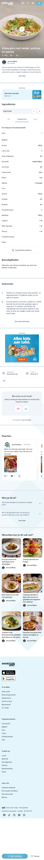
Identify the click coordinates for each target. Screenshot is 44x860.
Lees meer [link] (22, 76)
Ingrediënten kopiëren (23, 250)
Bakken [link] (4, 727)
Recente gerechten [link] (9, 695)
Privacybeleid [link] (23, 808)
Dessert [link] (4, 765)
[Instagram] (14, 815)
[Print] (32, 3)
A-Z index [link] (5, 708)
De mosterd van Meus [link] (10, 791)
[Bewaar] (18, 541)
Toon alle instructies (22, 321)
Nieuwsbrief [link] (6, 704)
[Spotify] (24, 815)
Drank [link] (4, 772)
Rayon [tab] (35, 119)
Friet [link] (3, 730)
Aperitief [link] (5, 759)
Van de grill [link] (6, 723)
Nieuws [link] (4, 797)
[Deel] (27, 3)
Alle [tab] (8, 119)
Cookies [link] (20, 811)
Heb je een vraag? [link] (12, 808)
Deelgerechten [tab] (22, 119)
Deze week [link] (6, 691)
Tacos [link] (4, 733)
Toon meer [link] (22, 520)
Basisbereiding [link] (7, 768)
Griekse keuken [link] (7, 736)
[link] (7, 3)
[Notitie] (22, 3)
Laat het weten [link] (26, 420)
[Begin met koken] (22, 29)
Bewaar (37, 856)
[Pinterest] (19, 815)
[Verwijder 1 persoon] (34, 111)
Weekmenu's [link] (6, 698)
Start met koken (16, 856)
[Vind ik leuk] (26, 409)
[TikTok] (9, 815)
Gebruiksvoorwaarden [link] (9, 811)
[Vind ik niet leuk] (18, 409)
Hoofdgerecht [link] (7, 762)
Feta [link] (3, 740)
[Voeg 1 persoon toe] (39, 111)
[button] (4, 381)
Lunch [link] (4, 756)
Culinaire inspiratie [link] (8, 788)
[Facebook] (4, 815)
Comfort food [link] (7, 701)
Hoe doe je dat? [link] (7, 794)
